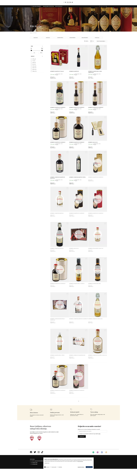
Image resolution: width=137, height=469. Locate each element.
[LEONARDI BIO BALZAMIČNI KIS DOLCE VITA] (59, 163)
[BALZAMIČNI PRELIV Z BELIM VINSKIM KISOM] (97, 57)
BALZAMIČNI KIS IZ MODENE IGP (57, 107)
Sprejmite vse (89, 467)
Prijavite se (82, 436)
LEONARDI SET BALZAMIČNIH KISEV (77, 355)
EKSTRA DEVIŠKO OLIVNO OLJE (95, 248)
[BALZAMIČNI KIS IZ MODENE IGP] (59, 93)
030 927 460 (35, 462)
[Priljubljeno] (67, 46)
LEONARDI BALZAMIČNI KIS (56, 213)
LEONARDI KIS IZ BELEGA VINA (95, 318)
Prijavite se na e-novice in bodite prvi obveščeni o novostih (89, 429)
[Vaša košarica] (106, 6)
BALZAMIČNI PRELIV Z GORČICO (76, 283)
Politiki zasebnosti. (80, 461)
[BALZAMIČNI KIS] (59, 57)
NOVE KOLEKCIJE (58, 6)
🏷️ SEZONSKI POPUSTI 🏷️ (48, 6)
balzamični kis (93, 142)
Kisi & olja (34, 32)
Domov (31, 32)
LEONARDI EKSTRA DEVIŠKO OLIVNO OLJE (97, 355)
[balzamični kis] (97, 128)
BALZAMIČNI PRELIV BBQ (94, 283)
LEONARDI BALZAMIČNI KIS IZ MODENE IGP (78, 318)
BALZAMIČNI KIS (74, 71)
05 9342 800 (35, 464)
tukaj (99, 433)
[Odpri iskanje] (100, 6)
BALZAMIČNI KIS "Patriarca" (57, 71)
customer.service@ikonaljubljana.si (40, 460)
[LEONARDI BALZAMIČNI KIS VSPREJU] (78, 163)
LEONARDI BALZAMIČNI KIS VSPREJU (77, 177)
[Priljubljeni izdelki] (104, 6)
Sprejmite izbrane (81, 467)
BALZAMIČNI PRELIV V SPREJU (57, 355)
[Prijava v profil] (102, 6)
